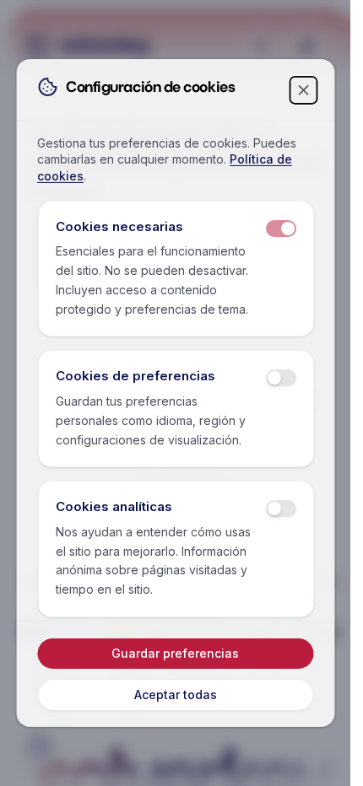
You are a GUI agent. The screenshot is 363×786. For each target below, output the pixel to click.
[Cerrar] (303, 90)
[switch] (280, 228)
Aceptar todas (175, 694)
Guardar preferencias (175, 653)
